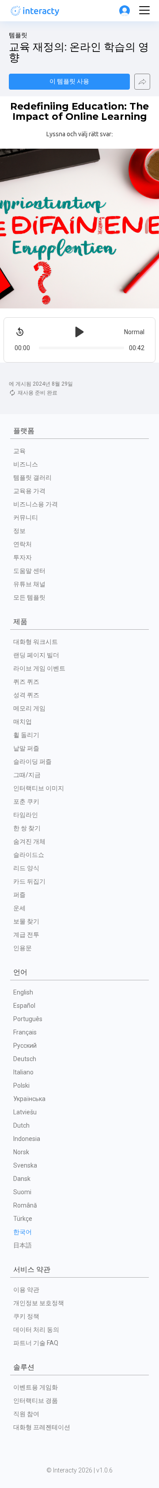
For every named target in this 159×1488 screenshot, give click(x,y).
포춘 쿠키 (26, 801)
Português (27, 1018)
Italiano (23, 1072)
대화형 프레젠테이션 (41, 1427)
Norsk (21, 1152)
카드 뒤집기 (29, 881)
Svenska (25, 1165)
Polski (21, 1085)
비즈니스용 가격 (35, 504)
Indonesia (26, 1138)
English (23, 992)
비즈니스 (25, 464)
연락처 (22, 544)
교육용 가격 (29, 490)
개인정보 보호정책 (38, 1302)
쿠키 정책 (26, 1316)
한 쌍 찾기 (27, 828)
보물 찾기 (26, 921)
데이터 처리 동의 (36, 1329)
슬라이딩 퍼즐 (32, 761)
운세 (19, 908)
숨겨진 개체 (29, 841)
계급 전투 (26, 934)
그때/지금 (27, 774)
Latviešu (25, 1112)
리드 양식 (26, 868)
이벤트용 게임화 (35, 1387)
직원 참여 (26, 1413)
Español (24, 1005)
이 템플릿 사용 (69, 81)
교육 (19, 450)
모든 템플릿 (29, 597)
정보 (19, 530)
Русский (25, 1045)
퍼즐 (19, 894)
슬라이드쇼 (28, 854)
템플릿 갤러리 (32, 477)
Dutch (21, 1125)
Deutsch (24, 1058)
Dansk (21, 1178)
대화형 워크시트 (35, 641)
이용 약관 (26, 1289)
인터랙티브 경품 (35, 1400)
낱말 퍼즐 (26, 748)
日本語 (22, 1245)
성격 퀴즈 (26, 695)
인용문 (22, 947)
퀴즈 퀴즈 (26, 681)
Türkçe (22, 1218)
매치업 (22, 721)
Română (25, 1205)
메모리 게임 (29, 708)
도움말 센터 (29, 570)
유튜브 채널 (29, 584)
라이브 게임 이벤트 (39, 668)
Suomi (22, 1192)
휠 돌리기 (26, 734)
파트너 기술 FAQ (35, 1342)
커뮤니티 (25, 517)
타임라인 (25, 814)
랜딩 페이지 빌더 (36, 655)
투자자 (22, 557)
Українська (29, 1098)
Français (25, 1032)
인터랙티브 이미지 (38, 788)
